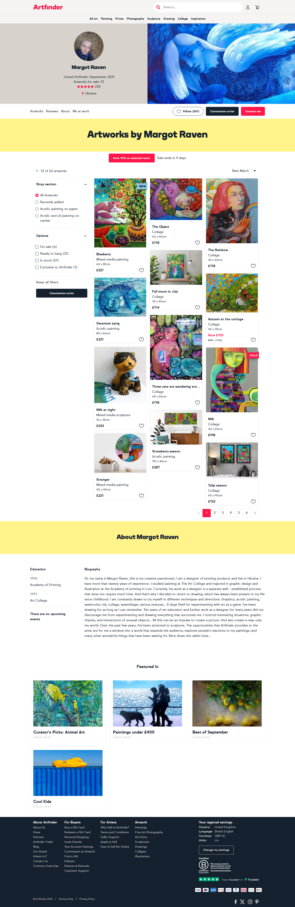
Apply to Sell (109, 842)
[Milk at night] (120, 388)
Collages (140, 851)
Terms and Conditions (115, 832)
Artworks (36, 111)
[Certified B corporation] (215, 865)
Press (36, 832)
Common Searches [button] (46, 866)
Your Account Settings (78, 846)
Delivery (69, 861)
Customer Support (76, 871)
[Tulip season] (232, 474)
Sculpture (153, 18)
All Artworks (49, 195)
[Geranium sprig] (120, 310)
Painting (106, 18)
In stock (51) (49, 260)
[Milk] (232, 393)
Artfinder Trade (43, 842)
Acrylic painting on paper (59, 209)
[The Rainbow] (232, 224)
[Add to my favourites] (141, 270)
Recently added (52, 202)
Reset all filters (47, 282)
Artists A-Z (40, 856)
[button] (61, 184)
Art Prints (141, 837)
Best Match (240, 171)
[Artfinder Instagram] (250, 902)
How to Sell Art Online (115, 846)
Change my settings (216, 850)
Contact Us (40, 861)
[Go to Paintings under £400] (147, 710)
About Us (39, 827)
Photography (135, 18)
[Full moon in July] (176, 280)
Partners (38, 837)
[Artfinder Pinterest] (257, 902)
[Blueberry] (120, 226)
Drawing (169, 18)
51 (102, 82)
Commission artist (222, 111)
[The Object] (176, 212)
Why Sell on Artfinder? (115, 827)
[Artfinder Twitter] (242, 902)
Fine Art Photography (149, 832)
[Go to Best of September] (227, 710)
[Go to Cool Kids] (68, 779)
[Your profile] (247, 7)
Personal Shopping (76, 837)
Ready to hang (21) (54, 253)
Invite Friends (73, 842)
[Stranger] (120, 466)
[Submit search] (158, 7)
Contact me (253, 111)
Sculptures (142, 842)
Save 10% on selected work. (132, 158)
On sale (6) (48, 247)
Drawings (141, 846)
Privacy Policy (87, 899)
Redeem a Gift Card (77, 832)
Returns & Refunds (76, 866)
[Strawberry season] (176, 440)
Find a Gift (71, 856)
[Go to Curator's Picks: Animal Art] (68, 710)
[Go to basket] (257, 7)
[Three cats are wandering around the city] (176, 360)
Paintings (141, 827)
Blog (36, 846)
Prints (119, 18)
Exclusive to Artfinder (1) (58, 267)
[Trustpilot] (229, 879)
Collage (183, 18)
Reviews (52, 111)
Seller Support (110, 837)
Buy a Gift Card (74, 827)
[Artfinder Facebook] (235, 902)
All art (94, 18)
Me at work (81, 111)
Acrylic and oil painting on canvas (59, 218)
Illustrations (142, 856)
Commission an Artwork (79, 851)
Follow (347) (191, 111)
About (65, 111)
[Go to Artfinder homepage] (48, 7)
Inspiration (198, 18)
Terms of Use (66, 899)
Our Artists (40, 851)
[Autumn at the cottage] (232, 309)
